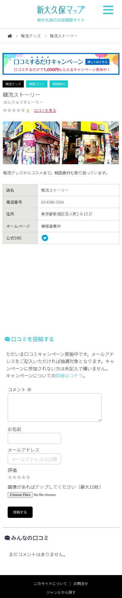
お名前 (14, 429)
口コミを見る (45, 110)
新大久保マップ (61, 10)
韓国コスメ (37, 84)
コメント (19, 389)
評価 (12, 470)
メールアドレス (23, 449)
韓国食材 (58, 84)
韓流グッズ (31, 36)
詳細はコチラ (69, 375)
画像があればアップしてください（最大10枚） (56, 486)
